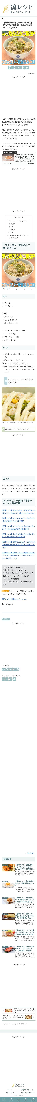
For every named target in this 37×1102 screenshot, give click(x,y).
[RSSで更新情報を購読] (14, 679)
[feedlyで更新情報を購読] (10, 679)
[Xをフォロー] (7, 679)
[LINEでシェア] (23, 67)
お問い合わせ (18, 1095)
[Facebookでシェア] (14, 67)
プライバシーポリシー (27, 1092)
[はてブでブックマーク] (18, 67)
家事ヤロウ (7, 619)
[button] (27, 67)
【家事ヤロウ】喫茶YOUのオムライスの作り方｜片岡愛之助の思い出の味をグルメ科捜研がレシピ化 (18, 545)
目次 (15, 217)
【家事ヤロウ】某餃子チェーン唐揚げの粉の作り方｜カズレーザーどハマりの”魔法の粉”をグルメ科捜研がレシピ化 (18, 555)
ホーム (10, 1090)
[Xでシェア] (10, 67)
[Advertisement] (18, 97)
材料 (12, 227)
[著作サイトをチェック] (3, 679)
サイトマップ (10, 1092)
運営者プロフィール (27, 1090)
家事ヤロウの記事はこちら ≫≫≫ (14, 599)
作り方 (13, 229)
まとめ (11, 232)
